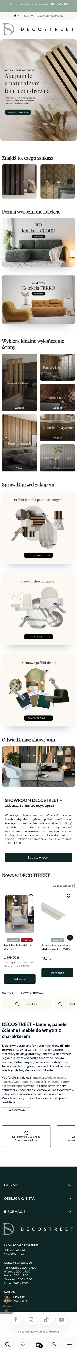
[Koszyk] (38, 1344)
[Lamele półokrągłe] (57, 457)
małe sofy (62, 1081)
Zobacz (19, 407)
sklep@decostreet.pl (51, 15)
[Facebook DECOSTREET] (16, 1320)
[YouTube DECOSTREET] (61, 1320)
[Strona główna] (38, 30)
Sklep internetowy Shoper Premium (38, 1331)
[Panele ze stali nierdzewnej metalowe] (57, 397)
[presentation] (7, 181)
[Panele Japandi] (19, 442)
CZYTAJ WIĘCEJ (16, 1109)
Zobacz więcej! (38, 857)
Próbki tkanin (30, 1004)
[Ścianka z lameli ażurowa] (19, 382)
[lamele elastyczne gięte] (57, 427)
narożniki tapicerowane (18, 1085)
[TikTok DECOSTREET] (46, 1320)
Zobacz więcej (19, 194)
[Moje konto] (54, 1344)
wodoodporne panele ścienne (34, 1081)
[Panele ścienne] (57, 181)
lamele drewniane (44, 1077)
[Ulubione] (23, 1344)
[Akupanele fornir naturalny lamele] (38, 90)
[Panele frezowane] (57, 367)
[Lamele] (19, 181)
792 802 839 (25, 15)
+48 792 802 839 (14, 1296)
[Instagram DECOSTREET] (31, 1320)
